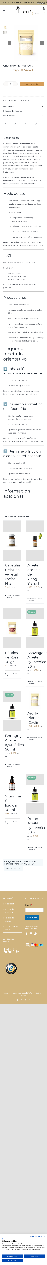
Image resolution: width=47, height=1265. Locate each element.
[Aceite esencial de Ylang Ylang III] (35, 541)
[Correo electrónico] (36, 124)
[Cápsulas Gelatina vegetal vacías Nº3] (12, 541)
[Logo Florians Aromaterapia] (24, 6)
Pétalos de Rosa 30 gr (12, 657)
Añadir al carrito (32, 84)
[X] (15, 124)
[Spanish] (38, 3)
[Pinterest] (25, 124)
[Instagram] (31, 933)
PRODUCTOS (28, 864)
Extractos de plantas (26, 861)
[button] (23, 106)
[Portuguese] (44, 3)
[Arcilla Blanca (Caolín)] (35, 700)
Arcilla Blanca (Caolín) (33, 717)
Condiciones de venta (11, 928)
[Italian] (42, 3)
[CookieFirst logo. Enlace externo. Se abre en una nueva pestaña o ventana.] (2, 1239)
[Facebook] (5, 124)
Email (28, 905)
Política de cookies (9, 919)
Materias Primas (12, 864)
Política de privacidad (9, 911)
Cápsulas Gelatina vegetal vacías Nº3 (12, 574)
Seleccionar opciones (32, 599)
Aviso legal (9, 904)
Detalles (17, 595)
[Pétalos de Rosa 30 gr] (12, 628)
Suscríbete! (32, 917)
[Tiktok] (35, 933)
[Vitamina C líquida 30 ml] (12, 783)
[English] (40, 3)
